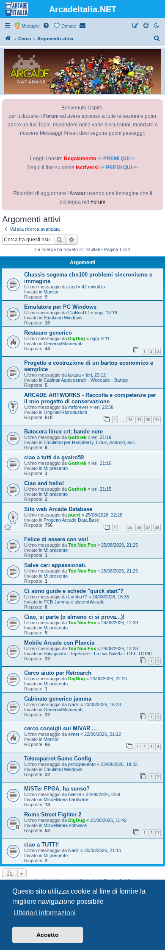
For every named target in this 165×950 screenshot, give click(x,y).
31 (157, 419)
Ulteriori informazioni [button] (45, 912)
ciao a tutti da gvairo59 (54, 457)
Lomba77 (77, 596)
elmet (73, 734)
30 (148, 419)
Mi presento (56, 468)
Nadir (73, 704)
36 (139, 527)
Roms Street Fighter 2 (52, 814)
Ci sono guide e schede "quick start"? (74, 591)
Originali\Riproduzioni (65, 412)
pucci (74, 514)
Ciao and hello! (44, 483)
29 (139, 419)
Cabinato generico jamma (57, 699)
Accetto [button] (47, 934)
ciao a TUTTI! (41, 844)
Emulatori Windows (63, 317)
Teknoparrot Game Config (57, 758)
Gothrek (77, 437)
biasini (74, 794)
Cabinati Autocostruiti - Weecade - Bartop (86, 380)
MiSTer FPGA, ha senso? (57, 788)
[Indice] (8, 39)
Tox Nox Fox (82, 545)
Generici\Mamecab (63, 343)
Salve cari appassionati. (55, 565)
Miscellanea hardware (66, 799)
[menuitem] (46, 26)
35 (130, 527)
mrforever (78, 407)
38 (157, 527)
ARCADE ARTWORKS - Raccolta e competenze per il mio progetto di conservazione (90, 398)
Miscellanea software (65, 825)
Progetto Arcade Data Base (71, 519)
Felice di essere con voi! (56, 539)
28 (130, 419)
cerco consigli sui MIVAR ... (60, 728)
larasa (74, 374)
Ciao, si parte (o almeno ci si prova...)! (74, 617)
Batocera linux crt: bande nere (63, 431)
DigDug (76, 338)
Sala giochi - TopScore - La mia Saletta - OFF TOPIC (98, 653)
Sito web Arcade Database (58, 509)
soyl (72, 286)
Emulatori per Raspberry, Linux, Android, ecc (89, 442)
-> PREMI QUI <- (116, 159)
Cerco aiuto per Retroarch (57, 673)
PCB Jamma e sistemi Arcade (74, 601)
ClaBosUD (79, 312)
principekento (82, 764)
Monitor (51, 291)
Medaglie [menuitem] (31, 25)
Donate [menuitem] (68, 25)
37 (148, 527)
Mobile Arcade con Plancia (59, 643)
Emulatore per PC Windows (60, 307)
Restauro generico (48, 333)
